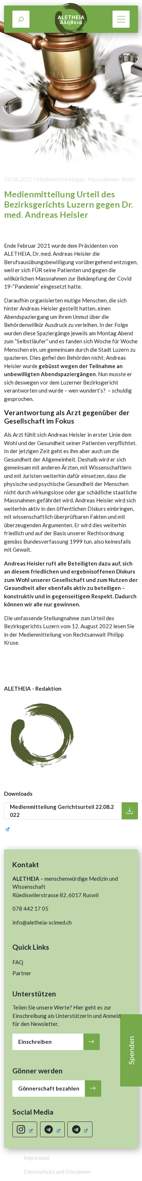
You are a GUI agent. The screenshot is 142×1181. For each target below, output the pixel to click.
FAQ (17, 962)
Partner (21, 973)
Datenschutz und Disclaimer (57, 1171)
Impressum (37, 1157)
